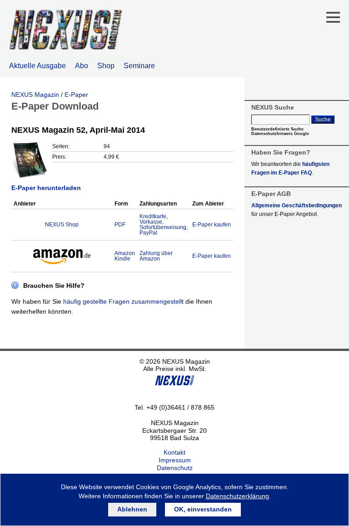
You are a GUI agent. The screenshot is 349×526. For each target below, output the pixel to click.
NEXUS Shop (62, 224)
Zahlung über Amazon (156, 256)
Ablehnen (132, 509)
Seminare (139, 66)
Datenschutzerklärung (237, 496)
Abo (81, 66)
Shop (106, 66)
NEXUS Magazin (35, 94)
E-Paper (76, 94)
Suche (323, 119)
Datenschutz (175, 467)
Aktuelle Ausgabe (37, 66)
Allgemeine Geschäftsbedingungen (296, 205)
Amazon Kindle (125, 256)
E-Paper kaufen (211, 224)
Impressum (175, 460)
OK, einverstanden (203, 509)
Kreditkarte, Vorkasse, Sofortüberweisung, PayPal (164, 224)
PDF (120, 224)
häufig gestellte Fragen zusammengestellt (123, 301)
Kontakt (174, 452)
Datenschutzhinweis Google (280, 133)
